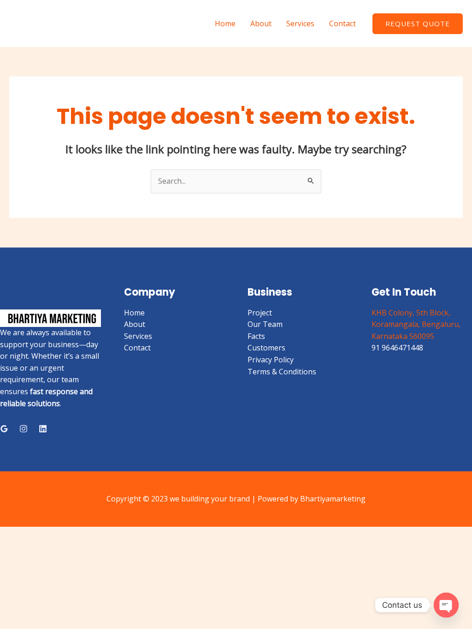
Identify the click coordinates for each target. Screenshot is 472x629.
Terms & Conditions (282, 372)
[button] (417, 23)
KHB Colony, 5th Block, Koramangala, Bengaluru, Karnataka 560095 (416, 324)
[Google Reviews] (4, 429)
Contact (342, 23)
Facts (256, 336)
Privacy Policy (271, 360)
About (260, 23)
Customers (266, 348)
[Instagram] (23, 429)
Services (300, 23)
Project (260, 313)
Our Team (265, 324)
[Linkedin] (43, 429)
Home (225, 23)
